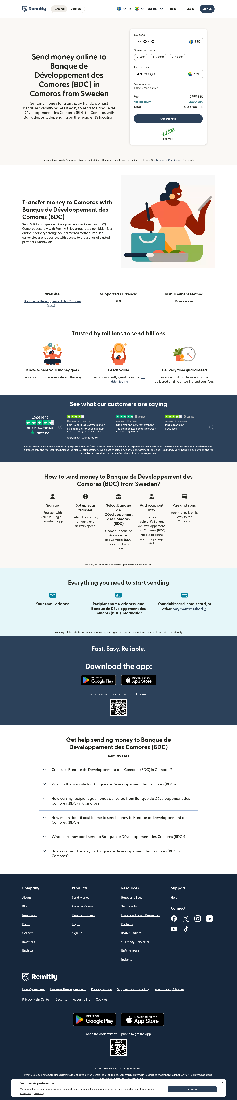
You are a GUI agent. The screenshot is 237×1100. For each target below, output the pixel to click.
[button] (121, 9)
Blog (25, 906)
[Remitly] (34, 9)
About (26, 897)
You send (139, 35)
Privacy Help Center (36, 999)
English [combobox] (152, 8)
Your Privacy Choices (169, 989)
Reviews (27, 950)
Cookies (101, 999)
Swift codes (129, 906)
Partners (127, 924)
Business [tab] (76, 8)
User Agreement (33, 989)
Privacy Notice (101, 989)
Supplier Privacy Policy (133, 989)
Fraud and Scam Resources (140, 915)
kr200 (141, 57)
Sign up (207, 8)
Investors (28, 941)
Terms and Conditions (169, 160)
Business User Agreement (68, 989)
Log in (190, 8)
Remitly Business (83, 915)
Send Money (80, 897)
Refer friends (130, 950)
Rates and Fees (131, 897)
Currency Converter (135, 941)
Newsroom (29, 915)
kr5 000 (177, 57)
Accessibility (81, 999)
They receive (142, 67)
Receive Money (82, 906)
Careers (27, 933)
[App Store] (138, 680)
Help (173, 8)
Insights (126, 959)
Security (61, 999)
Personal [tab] (59, 8)
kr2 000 (158, 57)
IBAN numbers (131, 933)
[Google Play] (98, 680)
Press (26, 924)
